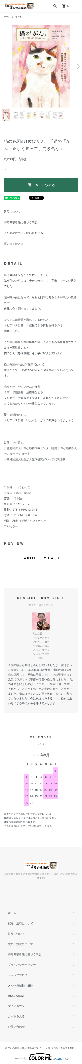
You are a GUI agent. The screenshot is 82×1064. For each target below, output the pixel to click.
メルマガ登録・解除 (20, 985)
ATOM (20, 996)
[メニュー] (76, 6)
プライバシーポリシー (22, 964)
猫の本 (18, 16)
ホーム (7, 16)
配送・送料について (20, 923)
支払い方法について (20, 944)
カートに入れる (45, 185)
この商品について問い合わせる (23, 233)
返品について (12, 211)
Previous (4, 66)
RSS (11, 996)
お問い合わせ (16, 1027)
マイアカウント (17, 1006)
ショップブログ (17, 975)
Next (77, 66)
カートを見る (16, 1016)
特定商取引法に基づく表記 (20, 222)
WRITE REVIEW (39, 558)
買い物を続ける (13, 244)
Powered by (20, 1058)
